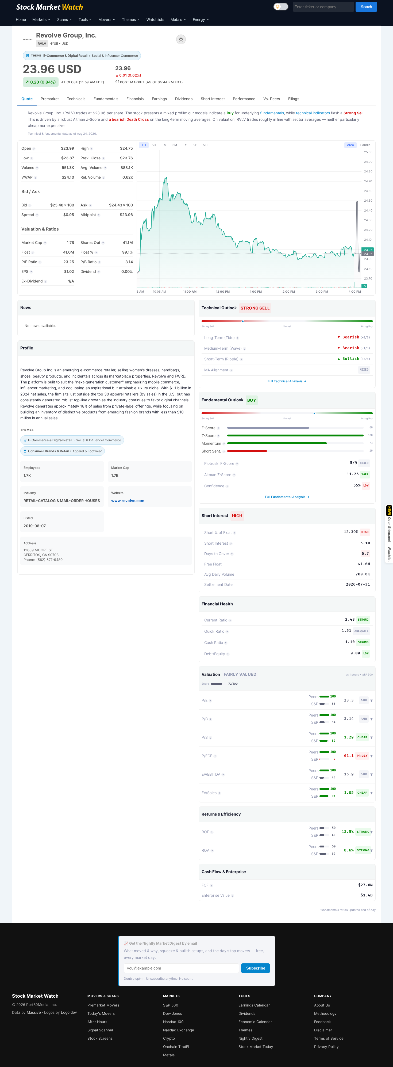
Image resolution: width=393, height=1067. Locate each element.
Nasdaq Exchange (178, 1030)
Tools (83, 19)
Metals (176, 19)
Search (366, 7)
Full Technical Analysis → (287, 381)
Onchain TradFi (176, 1047)
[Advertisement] (285, 49)
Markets (39, 19)
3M (174, 145)
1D (144, 145)
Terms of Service (329, 1038)
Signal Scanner (100, 1030)
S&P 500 (170, 1005)
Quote (27, 98)
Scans (62, 19)
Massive (34, 1012)
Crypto (169, 1038)
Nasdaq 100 (173, 1022)
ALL (206, 145)
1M (164, 145)
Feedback (322, 1022)
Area (350, 145)
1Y (185, 145)
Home (21, 19)
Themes (129, 19)
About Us (322, 1005)
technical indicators (313, 113)
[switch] (280, 6)
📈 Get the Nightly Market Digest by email (160, 943)
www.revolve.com (127, 500)
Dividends (246, 1013)
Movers (104, 19)
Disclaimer (323, 1030)
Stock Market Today (255, 1047)
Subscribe (255, 968)
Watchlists (155, 19)
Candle (365, 145)
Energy (199, 19)
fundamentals (272, 113)
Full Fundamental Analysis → (287, 497)
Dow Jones (172, 1013)
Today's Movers (101, 1013)
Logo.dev (69, 1012)
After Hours (97, 1022)
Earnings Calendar (254, 1005)
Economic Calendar (255, 1022)
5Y (195, 145)
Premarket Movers (103, 1005)
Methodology (325, 1013)
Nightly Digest (250, 1038)
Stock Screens (100, 1038)
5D (154, 145)
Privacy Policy (326, 1047)
